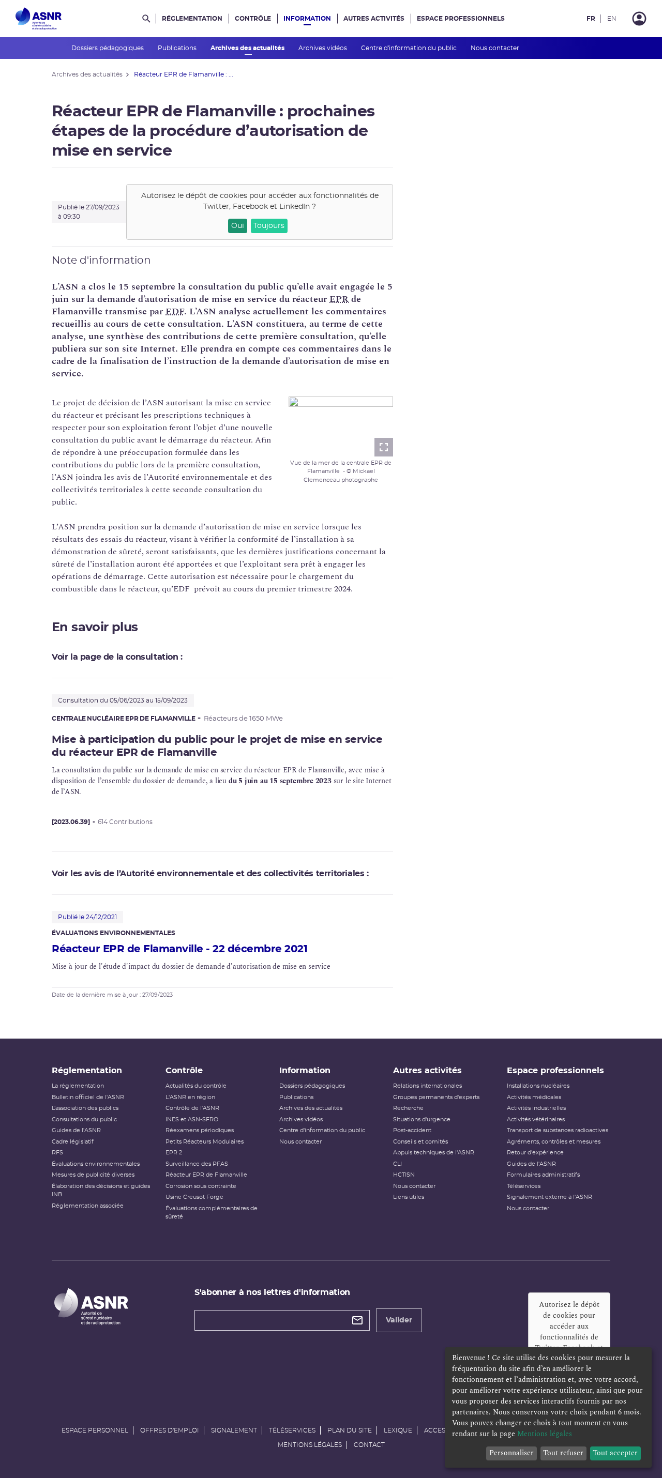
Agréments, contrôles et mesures (553, 1142)
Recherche (408, 1108)
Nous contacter (496, 48)
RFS (57, 1152)
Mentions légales (310, 1445)
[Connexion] (639, 18)
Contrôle (253, 19)
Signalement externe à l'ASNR (549, 1197)
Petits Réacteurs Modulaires (205, 1142)
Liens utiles (408, 1197)
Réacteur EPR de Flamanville (206, 1175)
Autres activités (373, 19)
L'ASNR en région (190, 1097)
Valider (399, 1320)
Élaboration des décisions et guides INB (101, 1190)
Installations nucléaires (538, 1086)
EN (611, 19)
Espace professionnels (461, 19)
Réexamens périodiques (200, 1130)
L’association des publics (85, 1108)
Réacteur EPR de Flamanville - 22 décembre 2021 (179, 949)
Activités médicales (534, 1097)
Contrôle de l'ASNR (192, 1108)
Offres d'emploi (169, 1430)
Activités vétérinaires (536, 1119)
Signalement (234, 1430)
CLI (397, 1164)
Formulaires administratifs (543, 1175)
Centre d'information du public (409, 48)
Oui (237, 226)
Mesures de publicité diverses (93, 1175)
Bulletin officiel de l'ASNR (88, 1097)
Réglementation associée (88, 1206)
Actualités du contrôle (196, 1086)
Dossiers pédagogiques (108, 48)
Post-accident (412, 1130)
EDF (175, 311)
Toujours (268, 226)
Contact (369, 1445)
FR (590, 19)
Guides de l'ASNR (76, 1130)
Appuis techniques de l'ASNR (433, 1152)
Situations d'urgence (421, 1119)
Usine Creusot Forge (194, 1197)
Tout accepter (615, 1452)
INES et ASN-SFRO (192, 1119)
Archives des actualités (248, 48)
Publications (178, 48)
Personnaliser (511, 1452)
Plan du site (349, 1430)
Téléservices (523, 1186)
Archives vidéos (323, 48)
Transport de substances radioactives (557, 1130)
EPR (339, 299)
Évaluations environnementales (96, 1164)
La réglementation (78, 1086)
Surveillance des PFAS (197, 1164)
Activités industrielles (536, 1108)
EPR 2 (174, 1152)
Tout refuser (563, 1452)
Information (307, 19)
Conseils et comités (420, 1142)
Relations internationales (427, 1086)
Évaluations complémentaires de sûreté (212, 1213)
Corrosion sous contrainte (201, 1186)
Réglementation (192, 19)
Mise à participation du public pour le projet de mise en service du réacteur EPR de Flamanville (217, 746)
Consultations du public (84, 1119)
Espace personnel (95, 1430)
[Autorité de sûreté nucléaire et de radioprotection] (39, 18)
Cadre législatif (73, 1142)
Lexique (398, 1430)
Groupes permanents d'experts (436, 1097)
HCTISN (404, 1175)
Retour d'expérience (535, 1152)
